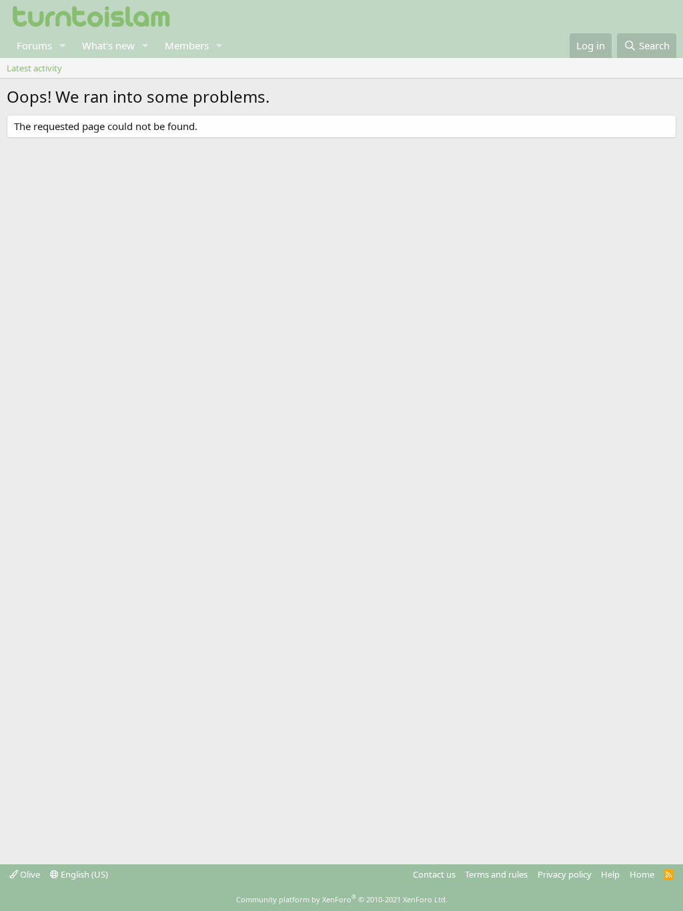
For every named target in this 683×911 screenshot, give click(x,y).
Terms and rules (496, 874)
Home (642, 874)
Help (610, 874)
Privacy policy (565, 874)
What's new (108, 45)
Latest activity (34, 68)
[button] (62, 45)
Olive (29, 874)
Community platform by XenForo (342, 899)
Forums (34, 45)
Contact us (434, 874)
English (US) (83, 874)
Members (187, 45)
